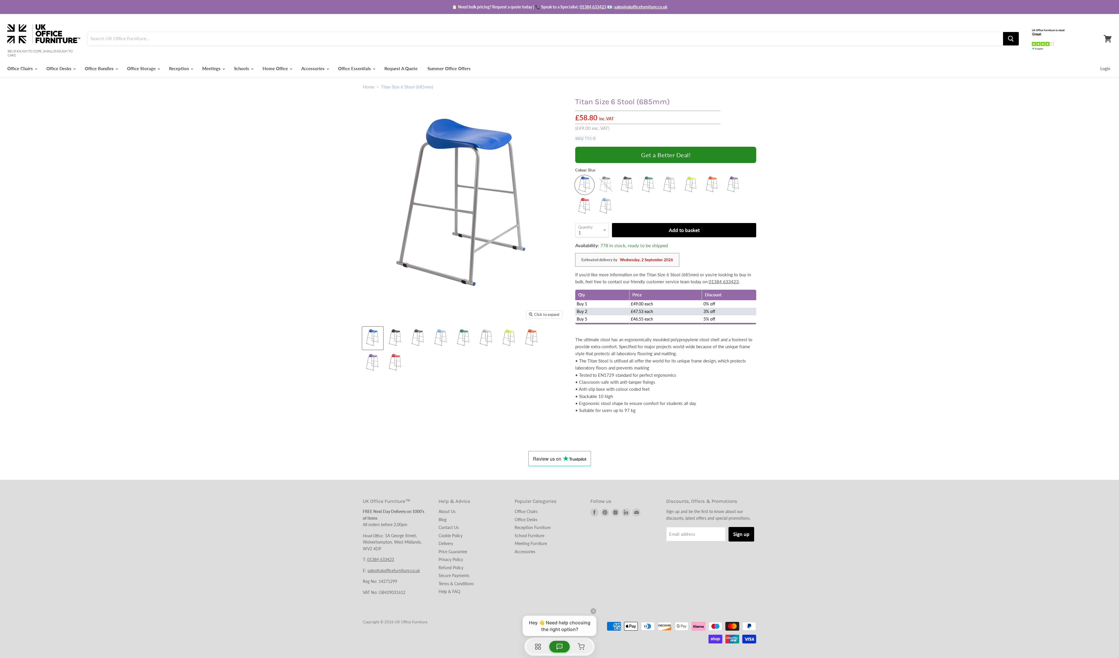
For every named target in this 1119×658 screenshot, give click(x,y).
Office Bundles (100, 68)
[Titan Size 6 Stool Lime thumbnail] (509, 338)
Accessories (313, 68)
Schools (242, 68)
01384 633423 (593, 6)
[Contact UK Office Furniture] (559, 7)
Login (1105, 68)
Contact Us (449, 527)
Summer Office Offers (449, 68)
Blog (442, 519)
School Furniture (529, 535)
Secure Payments (454, 575)
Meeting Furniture (531, 543)
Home (368, 86)
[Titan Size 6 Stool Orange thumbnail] (531, 338)
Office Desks (59, 68)
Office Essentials (355, 68)
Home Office (276, 68)
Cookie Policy (450, 535)
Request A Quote (401, 68)
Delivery (446, 543)
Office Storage (142, 68)
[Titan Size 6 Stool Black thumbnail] (395, 338)
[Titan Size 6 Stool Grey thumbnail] (486, 338)
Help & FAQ (449, 591)
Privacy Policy (451, 559)
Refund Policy (451, 567)
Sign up (741, 534)
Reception (179, 68)
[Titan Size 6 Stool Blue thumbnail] (372, 338)
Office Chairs (20, 68)
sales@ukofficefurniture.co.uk (640, 6)
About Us (447, 511)
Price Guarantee (453, 551)
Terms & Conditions (456, 583)
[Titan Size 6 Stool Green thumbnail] (463, 338)
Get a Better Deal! (665, 154)
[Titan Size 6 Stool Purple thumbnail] (372, 362)
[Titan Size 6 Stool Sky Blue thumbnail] (440, 338)
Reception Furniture (532, 527)
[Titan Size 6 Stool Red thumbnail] (395, 362)
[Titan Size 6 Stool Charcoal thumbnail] (418, 338)
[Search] (1011, 38)
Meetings (212, 68)
